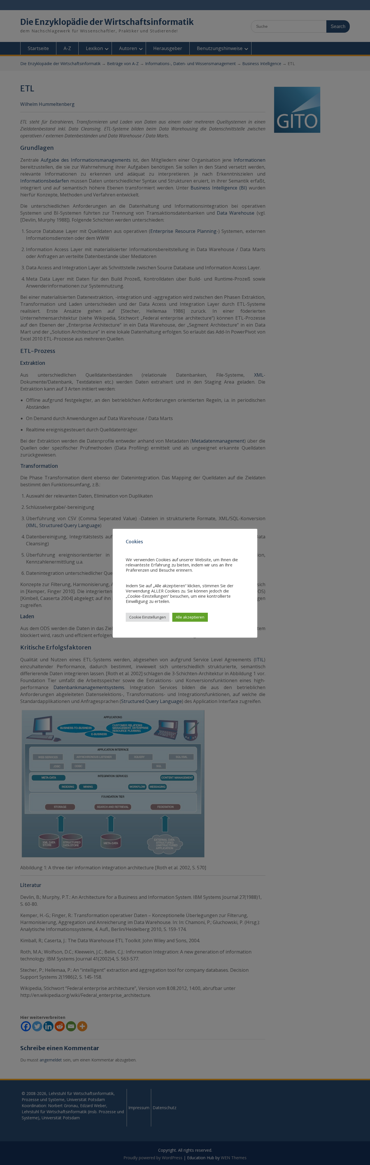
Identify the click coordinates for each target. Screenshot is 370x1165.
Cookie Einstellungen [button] (147, 617)
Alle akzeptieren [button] (190, 617)
